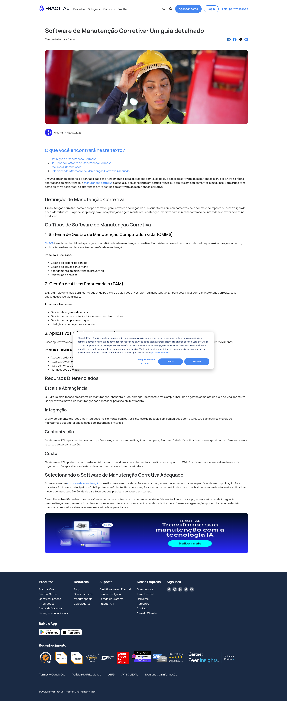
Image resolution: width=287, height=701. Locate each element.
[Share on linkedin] (229, 39)
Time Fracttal (145, 594)
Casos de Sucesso (50, 608)
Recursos (109, 9)
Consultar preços (50, 599)
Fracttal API (107, 603)
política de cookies (160, 352)
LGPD (111, 674)
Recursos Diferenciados (66, 167)
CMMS (49, 243)
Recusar (197, 361)
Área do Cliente (147, 613)
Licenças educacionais (53, 613)
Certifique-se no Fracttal (115, 589)
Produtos (79, 9)
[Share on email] (246, 39)
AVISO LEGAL (130, 674)
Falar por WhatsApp (235, 9)
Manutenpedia (83, 599)
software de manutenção (83, 483)
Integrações (46, 603)
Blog (77, 589)
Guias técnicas (83, 594)
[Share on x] (240, 39)
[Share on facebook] (234, 39)
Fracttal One (47, 589)
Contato (142, 608)
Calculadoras (82, 603)
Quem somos (145, 589)
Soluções (94, 9)
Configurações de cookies (145, 361)
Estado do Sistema (111, 599)
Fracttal (122, 9)
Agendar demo (188, 9)
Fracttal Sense (48, 594)
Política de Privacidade (86, 674)
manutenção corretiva (98, 183)
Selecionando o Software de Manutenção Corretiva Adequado (90, 171)
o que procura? (109, 17)
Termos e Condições (52, 674)
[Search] (185, 23)
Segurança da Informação (160, 674)
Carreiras (143, 599)
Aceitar (170, 361)
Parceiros (143, 603)
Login (211, 9)
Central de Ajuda (110, 594)
